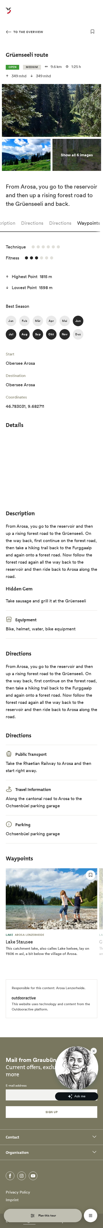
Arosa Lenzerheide (70, 988)
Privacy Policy (18, 1192)
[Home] (8, 13)
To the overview (27, 32)
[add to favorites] (92, 31)
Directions (32, 223)
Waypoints (88, 223)
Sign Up (51, 1112)
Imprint (12, 1199)
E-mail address (16, 1086)
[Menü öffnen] (90, 1215)
